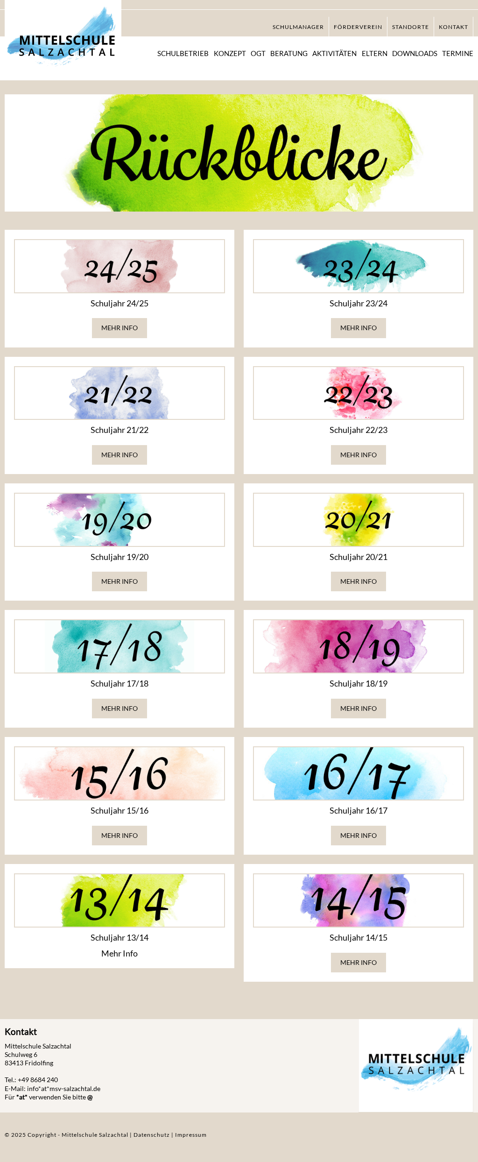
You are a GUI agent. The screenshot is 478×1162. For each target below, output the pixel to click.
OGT (258, 53)
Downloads (414, 53)
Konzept (230, 53)
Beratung (289, 53)
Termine (457, 53)
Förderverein (358, 26)
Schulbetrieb (183, 53)
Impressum (191, 1134)
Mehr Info (119, 328)
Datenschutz (152, 1134)
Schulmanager (298, 26)
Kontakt (453, 26)
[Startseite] (63, 41)
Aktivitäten (334, 53)
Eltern (374, 53)
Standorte (410, 26)
